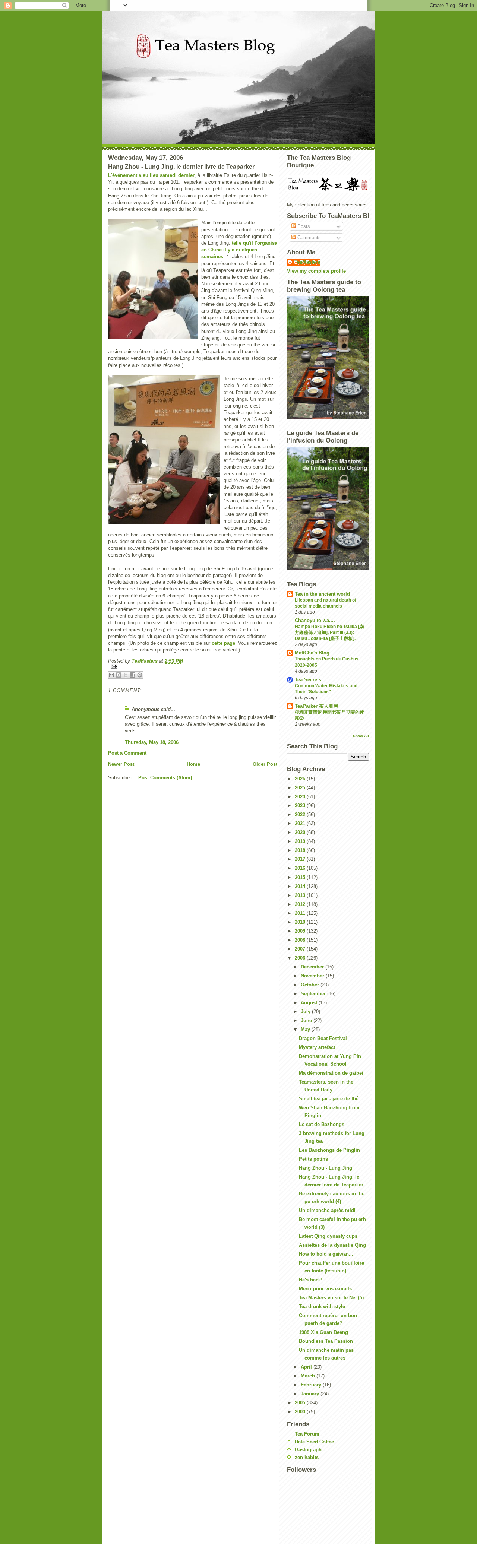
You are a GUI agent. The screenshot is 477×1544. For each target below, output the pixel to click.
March (308, 1376)
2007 (301, 949)
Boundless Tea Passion (326, 1341)
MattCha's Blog (312, 653)
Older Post (265, 764)
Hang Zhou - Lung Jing (325, 1168)
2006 (301, 958)
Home (193, 764)
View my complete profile (316, 271)
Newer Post (121, 764)
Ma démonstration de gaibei (331, 1073)
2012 (301, 904)
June (307, 1020)
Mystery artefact (317, 1047)
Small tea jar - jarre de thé (328, 1098)
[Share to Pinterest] (139, 675)
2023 (301, 805)
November (313, 976)
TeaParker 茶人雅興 (316, 706)
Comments (308, 237)
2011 (301, 913)
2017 (301, 859)
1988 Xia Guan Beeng (323, 1332)
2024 (301, 796)
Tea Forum (307, 1434)
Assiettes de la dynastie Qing (332, 1245)
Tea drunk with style (322, 1306)
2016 (301, 868)
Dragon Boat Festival (323, 1038)
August (310, 1002)
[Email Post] (192, 666)
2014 (301, 886)
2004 (301, 1411)
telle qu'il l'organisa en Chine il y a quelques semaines (239, 249)
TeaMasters (307, 262)
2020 (301, 832)
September (314, 993)
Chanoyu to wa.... (315, 620)
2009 (301, 931)
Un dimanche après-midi (327, 1210)
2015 (301, 877)
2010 (301, 922)
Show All (361, 736)
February (312, 1385)
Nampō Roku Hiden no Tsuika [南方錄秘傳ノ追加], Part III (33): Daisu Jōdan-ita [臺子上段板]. (329, 632)
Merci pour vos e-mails (325, 1288)
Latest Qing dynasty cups (328, 1236)
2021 (301, 823)
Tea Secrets (308, 679)
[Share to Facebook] (132, 675)
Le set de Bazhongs (321, 1124)
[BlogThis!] (118, 675)
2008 (301, 940)
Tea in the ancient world (322, 594)
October (310, 984)
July (306, 1011)
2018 (301, 850)
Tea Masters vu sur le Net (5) (331, 1297)
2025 (301, 787)
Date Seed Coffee (314, 1442)
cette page (223, 643)
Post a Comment (127, 753)
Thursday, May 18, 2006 (152, 742)
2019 (301, 841)
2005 (301, 1402)
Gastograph (308, 1449)
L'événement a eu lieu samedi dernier (151, 175)
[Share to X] (125, 675)
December (313, 967)
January (310, 1393)
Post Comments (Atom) (165, 777)
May (306, 1029)
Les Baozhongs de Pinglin (329, 1150)
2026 (301, 778)
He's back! (310, 1280)
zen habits (307, 1457)
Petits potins (313, 1159)
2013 (301, 895)
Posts (303, 226)
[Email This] (111, 675)
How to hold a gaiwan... (326, 1254)
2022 (301, 814)
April (307, 1367)
